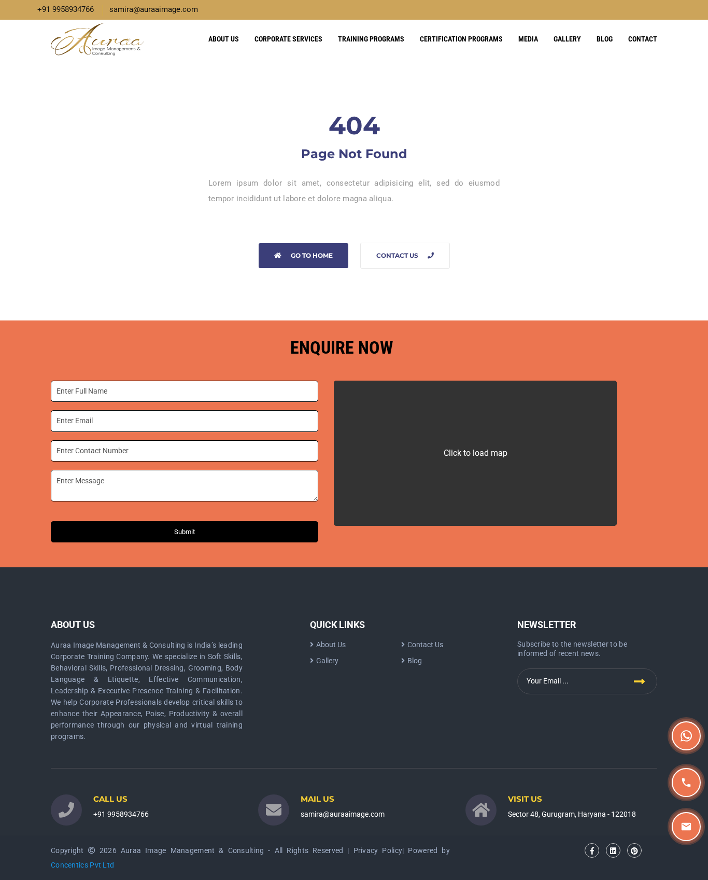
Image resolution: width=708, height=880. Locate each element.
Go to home (312, 255)
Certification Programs (461, 39)
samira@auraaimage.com (153, 9)
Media (528, 39)
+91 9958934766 (65, 9)
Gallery (567, 39)
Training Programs (371, 39)
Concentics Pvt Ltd (82, 865)
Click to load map (475, 453)
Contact (642, 39)
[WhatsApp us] (686, 735)
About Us (223, 39)
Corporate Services (288, 39)
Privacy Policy (378, 850)
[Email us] (686, 826)
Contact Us (397, 255)
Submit (184, 532)
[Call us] (686, 782)
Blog (605, 39)
